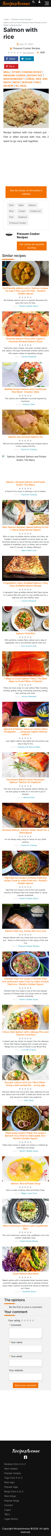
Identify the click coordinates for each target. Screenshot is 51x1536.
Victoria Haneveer (29, 357)
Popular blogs (11, 1500)
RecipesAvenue (16, 3)
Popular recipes (12, 1473)
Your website (16, 1370)
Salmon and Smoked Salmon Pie (25, 436)
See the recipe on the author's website (26, 192)
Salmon (32, 205)
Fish (11, 217)
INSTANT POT (34, 75)
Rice (11, 211)
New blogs (10, 1496)
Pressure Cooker (17, 223)
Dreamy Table (29, 404)
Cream (22, 211)
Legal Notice (11, 1518)
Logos (7, 1509)
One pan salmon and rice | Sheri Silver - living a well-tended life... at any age (25, 1083)
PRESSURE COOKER (14, 75)
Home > (7, 19)
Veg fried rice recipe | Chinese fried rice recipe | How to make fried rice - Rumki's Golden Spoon (25, 880)
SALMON (8, 85)
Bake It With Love (29, 550)
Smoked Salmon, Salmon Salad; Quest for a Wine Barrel (25, 831)
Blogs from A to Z (13, 1491)
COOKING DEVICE (32, 72)
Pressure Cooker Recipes (29, 946)
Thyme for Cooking (29, 449)
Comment (16, 1325)
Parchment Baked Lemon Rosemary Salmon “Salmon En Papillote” (25, 781)
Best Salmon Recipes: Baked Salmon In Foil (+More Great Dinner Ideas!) (25, 528)
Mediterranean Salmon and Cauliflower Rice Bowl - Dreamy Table (25, 390)
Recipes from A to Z (15, 1464)
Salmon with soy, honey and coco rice (25, 930)
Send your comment (25, 1385)
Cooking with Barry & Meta (29, 747)
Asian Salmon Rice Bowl (25, 1273)
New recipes (11, 1468)
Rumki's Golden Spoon (29, 306)
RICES (16, 82)
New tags (9, 1482)
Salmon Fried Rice (25, 633)
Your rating (14, 1320)
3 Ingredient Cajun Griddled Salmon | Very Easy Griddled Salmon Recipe (25, 584)
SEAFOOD (27, 82)
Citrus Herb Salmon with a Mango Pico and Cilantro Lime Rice (25, 1033)
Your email (16, 1356)
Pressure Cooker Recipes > (22, 19)
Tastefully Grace (29, 1291)
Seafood (22, 217)
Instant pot (35, 211)
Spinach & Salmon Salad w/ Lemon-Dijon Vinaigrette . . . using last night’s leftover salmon (25, 732)
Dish (11, 205)
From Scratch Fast (29, 646)
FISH (37, 82)
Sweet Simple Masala (29, 1241)
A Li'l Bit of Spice (29, 1050)
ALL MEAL (21, 85)
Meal (21, 205)
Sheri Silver (29, 1100)
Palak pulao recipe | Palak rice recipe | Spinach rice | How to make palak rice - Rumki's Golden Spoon (25, 1135)
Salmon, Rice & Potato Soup (26, 1183)
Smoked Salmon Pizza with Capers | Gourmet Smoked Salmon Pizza (25, 340)
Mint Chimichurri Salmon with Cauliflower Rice (25, 1227)
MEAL (6, 72)
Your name (16, 1342)
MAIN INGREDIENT (13, 78)
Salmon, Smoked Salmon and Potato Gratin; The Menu (25, 483)
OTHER (16, 72)
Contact (8, 1505)
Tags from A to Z (13, 1477)
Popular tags (11, 1486)
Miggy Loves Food (29, 1193)
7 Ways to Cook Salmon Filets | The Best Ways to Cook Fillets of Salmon (25, 680)
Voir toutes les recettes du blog (31, 246)
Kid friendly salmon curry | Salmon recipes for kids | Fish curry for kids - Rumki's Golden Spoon (25, 291)
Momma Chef (28, 797)
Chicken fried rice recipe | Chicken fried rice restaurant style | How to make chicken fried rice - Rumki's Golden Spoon (25, 981)
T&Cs (7, 1514)
